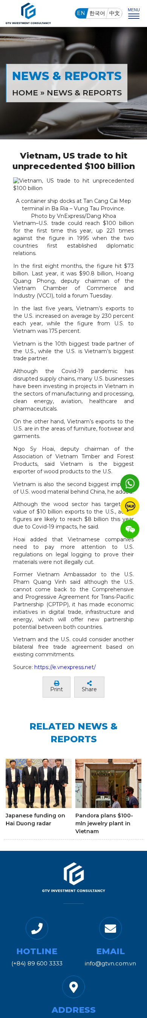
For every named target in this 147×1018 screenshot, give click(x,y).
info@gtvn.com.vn (110, 963)
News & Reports (84, 92)
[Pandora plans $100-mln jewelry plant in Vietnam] (108, 783)
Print (56, 689)
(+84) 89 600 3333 (37, 963)
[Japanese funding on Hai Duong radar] (39, 783)
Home (25, 92)
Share (89, 689)
